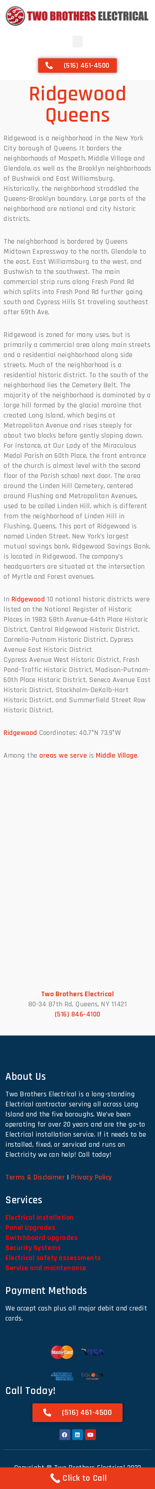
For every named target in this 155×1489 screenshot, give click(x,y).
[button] (77, 42)
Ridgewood (28, 599)
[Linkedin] (77, 1434)
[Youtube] (90, 1434)
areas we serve (63, 755)
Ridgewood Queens (78, 105)
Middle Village (116, 755)
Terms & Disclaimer (35, 1177)
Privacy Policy (91, 1177)
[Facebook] (64, 1434)
